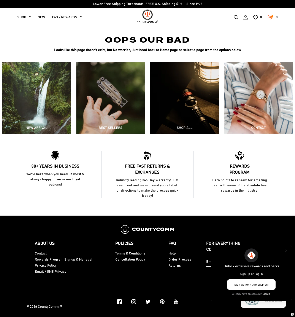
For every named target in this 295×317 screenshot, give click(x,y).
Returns (174, 265)
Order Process (179, 259)
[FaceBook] (119, 301)
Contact (41, 253)
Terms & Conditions (130, 253)
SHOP (21, 17)
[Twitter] (148, 302)
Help (172, 253)
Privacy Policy (46, 265)
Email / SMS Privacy (50, 271)
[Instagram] (133, 301)
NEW (41, 17)
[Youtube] (176, 301)
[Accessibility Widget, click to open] (292, 314)
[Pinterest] (162, 301)
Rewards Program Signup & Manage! (63, 259)
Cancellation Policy (130, 259)
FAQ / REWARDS (64, 17)
